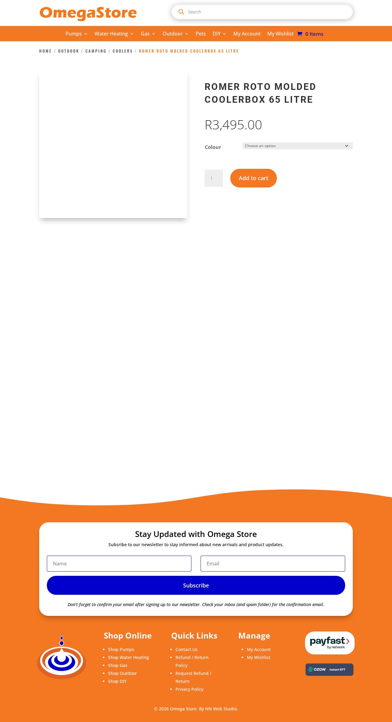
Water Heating (111, 34)
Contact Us (186, 649)
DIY (217, 34)
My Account (247, 34)
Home (45, 51)
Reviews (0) (169, 267)
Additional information (116, 267)
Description (61, 267)
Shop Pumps (121, 649)
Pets (201, 34)
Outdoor (173, 34)
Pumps (74, 34)
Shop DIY (117, 681)
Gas (145, 34)
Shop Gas (117, 665)
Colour (213, 147)
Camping (96, 51)
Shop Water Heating (128, 657)
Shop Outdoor (122, 673)
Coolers (123, 51)
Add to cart (253, 178)
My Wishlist (280, 34)
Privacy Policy (189, 689)
